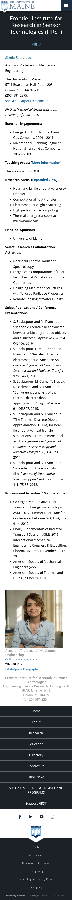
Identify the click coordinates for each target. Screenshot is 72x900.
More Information (46, 162)
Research (36, 733)
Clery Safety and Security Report (36, 879)
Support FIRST (36, 803)
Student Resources (36, 855)
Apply (36, 847)
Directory (36, 755)
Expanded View (44, 180)
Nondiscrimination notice (36, 863)
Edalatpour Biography (22, 669)
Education (36, 744)
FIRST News (36, 777)
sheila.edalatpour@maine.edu (27, 101)
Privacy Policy (36, 871)
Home (36, 711)
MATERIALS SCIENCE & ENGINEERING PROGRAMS (36, 790)
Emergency (36, 887)
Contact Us (36, 766)
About (36, 722)
